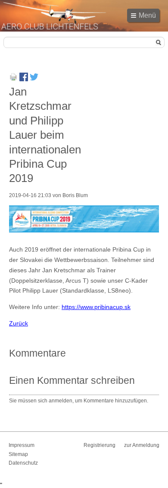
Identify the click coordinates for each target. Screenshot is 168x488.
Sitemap (18, 454)
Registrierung (99, 445)
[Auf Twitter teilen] (34, 79)
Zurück (18, 323)
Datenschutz (23, 463)
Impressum (21, 445)
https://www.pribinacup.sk (96, 306)
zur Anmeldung (141, 445)
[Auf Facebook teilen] (23, 79)
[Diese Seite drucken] (13, 79)
